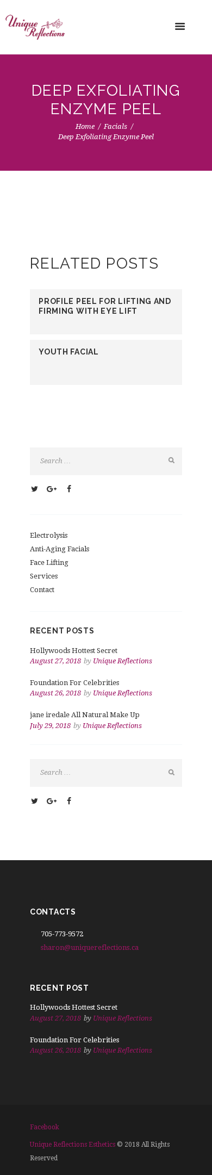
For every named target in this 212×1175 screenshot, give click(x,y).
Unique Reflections (122, 661)
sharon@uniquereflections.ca (90, 947)
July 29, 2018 (50, 726)
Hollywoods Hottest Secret (73, 650)
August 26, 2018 (55, 693)
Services (44, 576)
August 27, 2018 (55, 661)
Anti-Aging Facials (59, 549)
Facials (115, 126)
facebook (44, 1127)
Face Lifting (49, 562)
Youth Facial (68, 351)
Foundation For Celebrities (74, 683)
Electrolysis (48, 535)
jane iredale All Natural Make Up (85, 715)
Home (85, 126)
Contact (42, 590)
